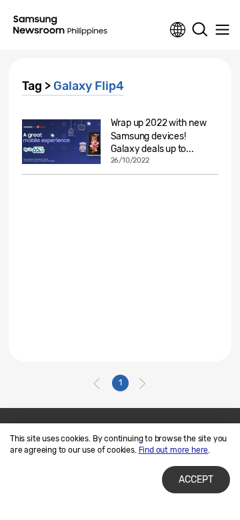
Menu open (222, 30)
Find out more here (174, 450)
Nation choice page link (178, 30)
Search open (200, 30)
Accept (196, 479)
